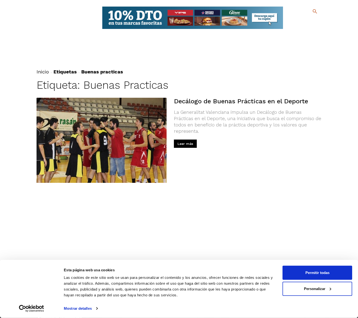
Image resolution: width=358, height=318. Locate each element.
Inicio (43, 72)
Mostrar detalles (78, 308)
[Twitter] (302, 21)
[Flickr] (295, 29)
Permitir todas (317, 273)
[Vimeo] (303, 29)
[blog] (309, 21)
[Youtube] (310, 29)
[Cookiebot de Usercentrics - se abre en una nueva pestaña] (31, 308)
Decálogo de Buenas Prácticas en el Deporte (241, 101)
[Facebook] (295, 22)
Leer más (185, 144)
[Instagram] (317, 22)
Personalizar (314, 288)
